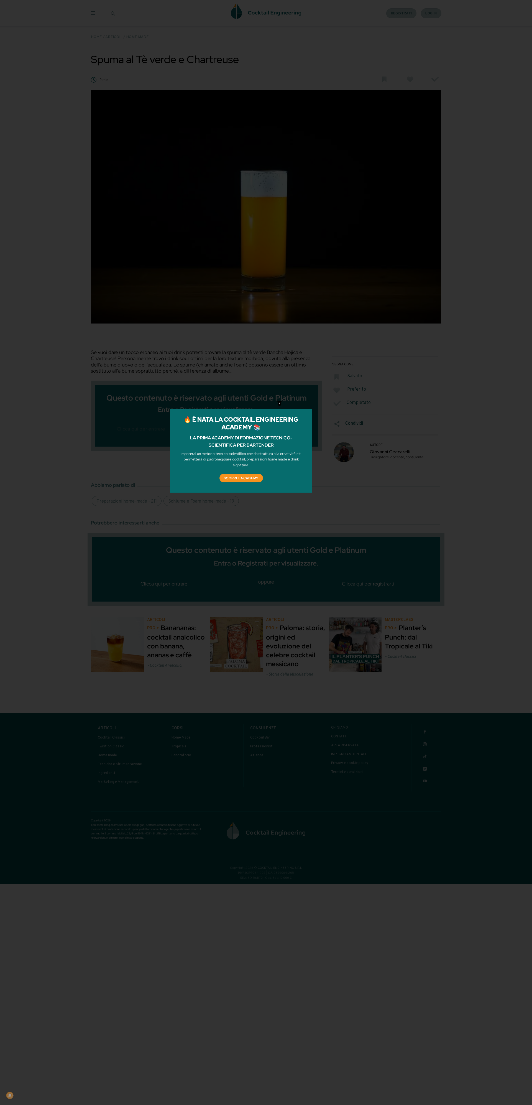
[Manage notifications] (9, 1095)
